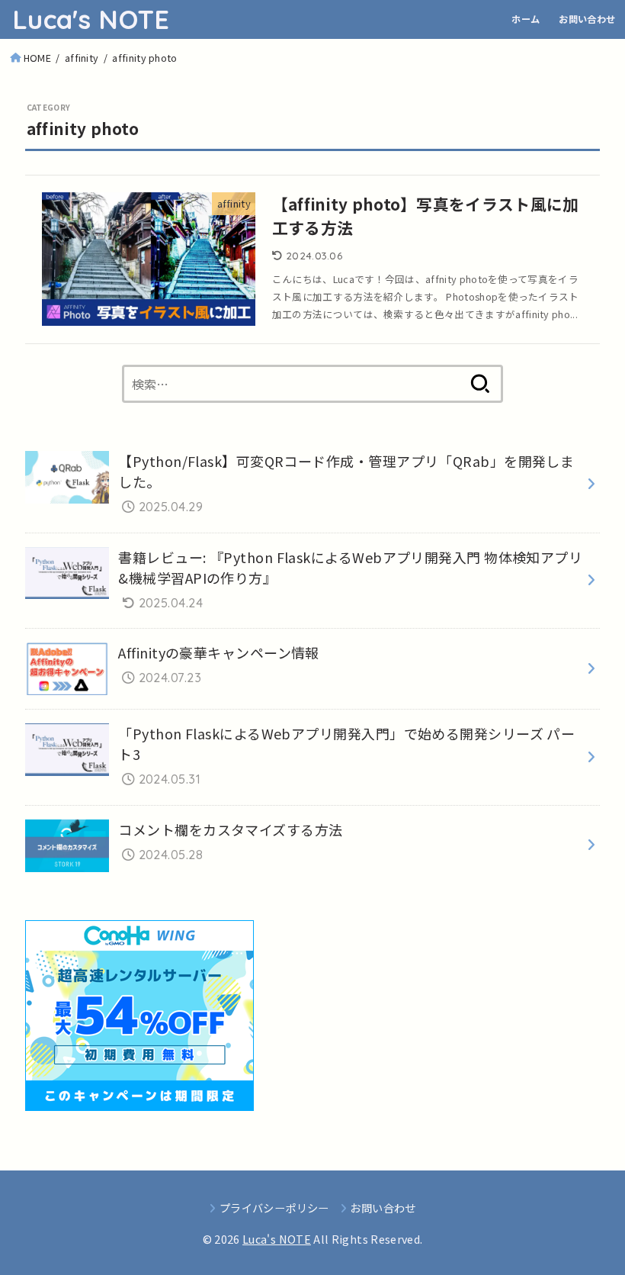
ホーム (525, 19)
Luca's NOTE (90, 19)
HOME (37, 57)
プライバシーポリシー (274, 1207)
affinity (82, 57)
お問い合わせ (587, 19)
